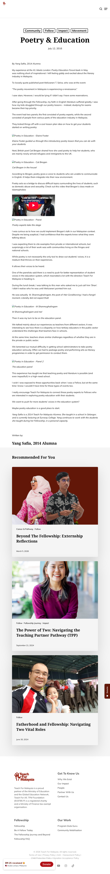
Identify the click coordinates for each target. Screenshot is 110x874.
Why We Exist (65, 779)
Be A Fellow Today (23, 830)
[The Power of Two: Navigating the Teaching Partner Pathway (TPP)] (55, 606)
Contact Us (63, 796)
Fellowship (19, 826)
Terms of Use (35, 855)
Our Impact (63, 783)
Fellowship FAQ (22, 838)
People (61, 788)
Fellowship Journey (32, 623)
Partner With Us (66, 792)
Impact (46, 623)
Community (33, 30)
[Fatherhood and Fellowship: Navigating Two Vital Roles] (55, 700)
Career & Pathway (24, 529)
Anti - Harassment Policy (68, 855)
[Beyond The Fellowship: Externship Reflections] (55, 512)
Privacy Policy (49, 855)
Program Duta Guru (67, 826)
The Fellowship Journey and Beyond (32, 834)
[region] (72, 24)
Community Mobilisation (70, 830)
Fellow (38, 529)
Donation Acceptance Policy (66, 858)
